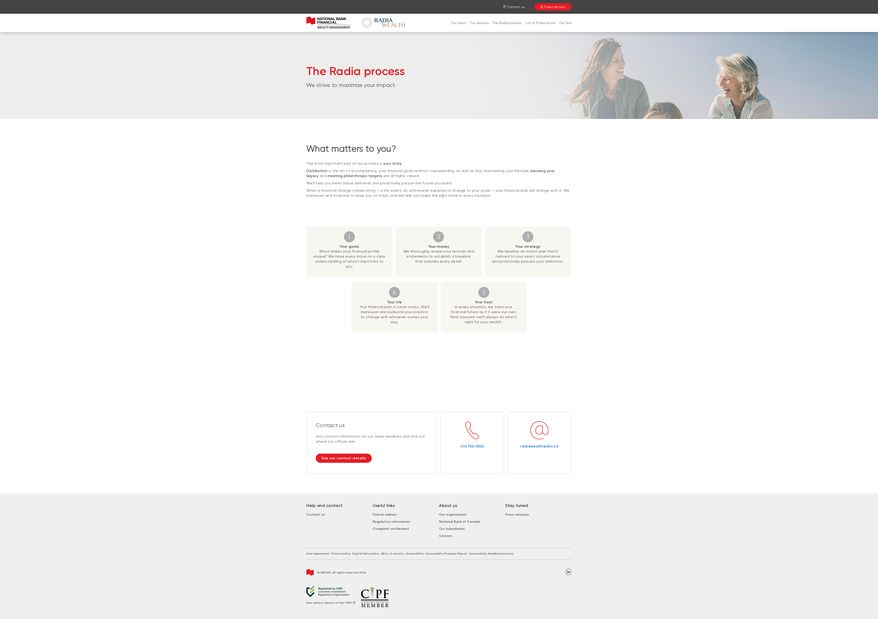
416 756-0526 (472, 446)
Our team (458, 23)
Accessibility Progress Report (447, 553)
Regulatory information (391, 522)
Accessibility (415, 553)
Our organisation (452, 515)
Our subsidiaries (452, 529)
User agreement (317, 553)
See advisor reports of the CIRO (329, 602)
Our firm (565, 23)
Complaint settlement (391, 529)
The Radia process (507, 23)
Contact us (315, 515)
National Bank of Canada (459, 522)
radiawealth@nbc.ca (539, 446)
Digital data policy (365, 553)
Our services (479, 23)
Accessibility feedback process (491, 553)
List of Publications (541, 23)
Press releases (517, 515)
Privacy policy (341, 553)
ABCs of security (392, 553)
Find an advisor (385, 515)
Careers (445, 536)
